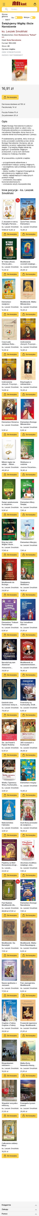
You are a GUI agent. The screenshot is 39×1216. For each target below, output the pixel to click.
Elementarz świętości (6, 303)
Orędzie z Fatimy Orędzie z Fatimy (9, 1024)
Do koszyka (12, 97)
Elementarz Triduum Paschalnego (10, 623)
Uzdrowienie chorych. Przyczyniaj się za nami (10, 383)
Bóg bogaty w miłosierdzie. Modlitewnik (26, 383)
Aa (12, 17)
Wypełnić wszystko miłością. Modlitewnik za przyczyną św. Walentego (10, 1104)
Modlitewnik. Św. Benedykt (8, 944)
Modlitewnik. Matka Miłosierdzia (28, 303)
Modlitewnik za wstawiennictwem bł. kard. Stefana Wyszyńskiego (27, 663)
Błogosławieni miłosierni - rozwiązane (7, 1064)
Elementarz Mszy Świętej (27, 503)
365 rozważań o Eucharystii (27, 744)
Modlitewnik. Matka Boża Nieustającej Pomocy (28, 944)
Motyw (26, 17)
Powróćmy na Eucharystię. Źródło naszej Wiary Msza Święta (28, 703)
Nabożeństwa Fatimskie (7, 824)
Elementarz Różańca (10, 422)
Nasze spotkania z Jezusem (9, 984)
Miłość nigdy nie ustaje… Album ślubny (8, 463)
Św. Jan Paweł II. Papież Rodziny (8, 744)
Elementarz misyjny (28, 783)
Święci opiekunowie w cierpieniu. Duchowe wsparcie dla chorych (10, 503)
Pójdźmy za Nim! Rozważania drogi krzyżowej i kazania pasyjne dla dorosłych (10, 864)
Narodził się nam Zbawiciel (8, 663)
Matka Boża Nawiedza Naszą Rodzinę (27, 1064)
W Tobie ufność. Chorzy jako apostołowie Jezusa (10, 263)
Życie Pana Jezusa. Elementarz (28, 223)
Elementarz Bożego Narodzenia (28, 904)
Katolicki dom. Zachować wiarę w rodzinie (9, 703)
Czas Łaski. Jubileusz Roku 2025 (8, 343)
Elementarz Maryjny (28, 542)
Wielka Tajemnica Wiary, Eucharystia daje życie (9, 784)
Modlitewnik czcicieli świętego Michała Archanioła (28, 263)
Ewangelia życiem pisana (27, 1104)
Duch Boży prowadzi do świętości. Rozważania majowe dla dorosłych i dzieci (28, 824)
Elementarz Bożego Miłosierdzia (28, 423)
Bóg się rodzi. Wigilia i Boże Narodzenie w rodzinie (7, 543)
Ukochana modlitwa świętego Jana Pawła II (28, 864)
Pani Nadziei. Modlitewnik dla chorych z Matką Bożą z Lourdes (8, 904)
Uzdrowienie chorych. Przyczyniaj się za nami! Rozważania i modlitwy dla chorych (28, 343)
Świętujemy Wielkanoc (25, 583)
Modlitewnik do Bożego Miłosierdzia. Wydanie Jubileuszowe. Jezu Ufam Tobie (10, 583)
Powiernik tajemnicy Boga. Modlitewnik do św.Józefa (28, 1024)
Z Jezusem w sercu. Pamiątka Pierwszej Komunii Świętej (10, 223)
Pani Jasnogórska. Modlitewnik (27, 984)
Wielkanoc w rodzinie (25, 463)
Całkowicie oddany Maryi (9, 1144)
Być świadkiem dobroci (26, 623)
